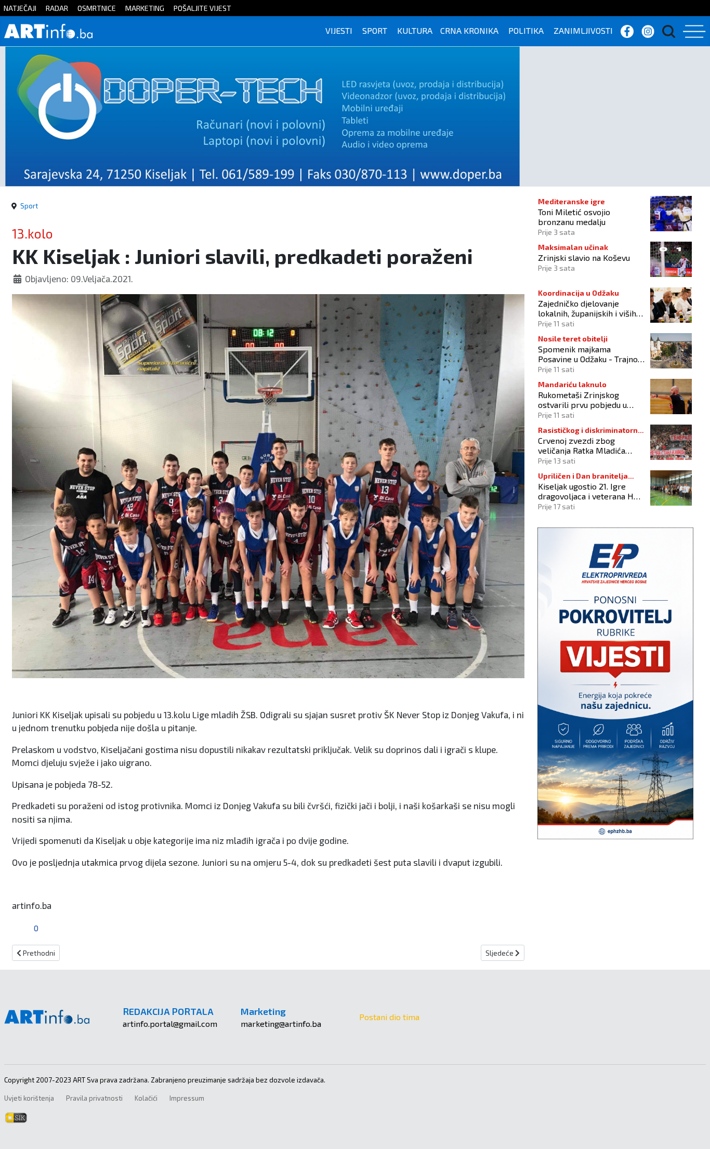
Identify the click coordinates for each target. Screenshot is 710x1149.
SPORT (374, 30)
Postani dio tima (389, 1017)
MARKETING (144, 8)
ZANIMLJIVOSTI (583, 30)
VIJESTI (338, 30)
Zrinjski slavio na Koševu (584, 257)
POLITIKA (526, 30)
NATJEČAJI (20, 8)
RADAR (57, 8)
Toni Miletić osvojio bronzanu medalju (574, 217)
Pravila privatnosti (94, 1098)
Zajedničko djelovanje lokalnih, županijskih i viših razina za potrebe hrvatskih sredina (590, 308)
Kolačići (146, 1098)
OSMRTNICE (96, 8)
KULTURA (414, 30)
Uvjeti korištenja (29, 1098)
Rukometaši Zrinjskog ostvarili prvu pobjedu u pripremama (582, 400)
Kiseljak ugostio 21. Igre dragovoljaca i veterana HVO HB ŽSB (591, 491)
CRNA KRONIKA (469, 30)
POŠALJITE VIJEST (202, 8)
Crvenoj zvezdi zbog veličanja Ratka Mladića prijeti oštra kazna (581, 445)
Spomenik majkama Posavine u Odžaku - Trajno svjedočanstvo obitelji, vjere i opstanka (590, 354)
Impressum (186, 1098)
